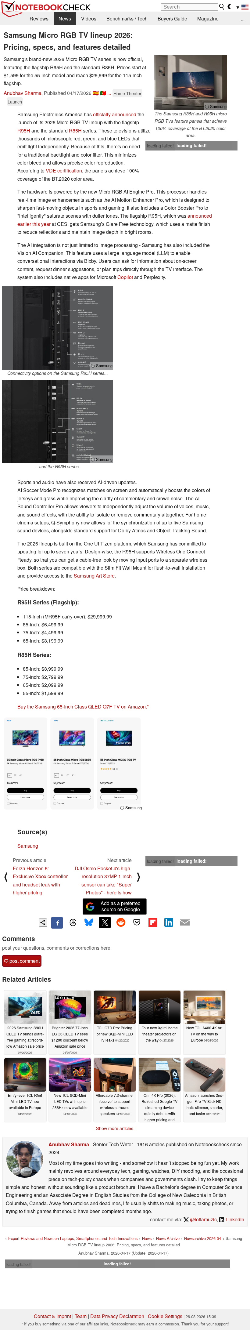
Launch (15, 101)
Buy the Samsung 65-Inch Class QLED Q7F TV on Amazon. (82, 706)
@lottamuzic (203, 1219)
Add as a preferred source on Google (121, 906)
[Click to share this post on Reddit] (121, 922)
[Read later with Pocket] (137, 922)
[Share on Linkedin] (168, 922)
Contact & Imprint (52, 1316)
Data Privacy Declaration (117, 1316)
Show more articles (114, 1128)
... (243, 18)
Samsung (27, 845)
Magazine (208, 18)
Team (81, 1316)
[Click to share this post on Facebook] (57, 923)
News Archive (168, 1238)
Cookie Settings (165, 1316)
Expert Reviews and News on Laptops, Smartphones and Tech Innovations (73, 1238)
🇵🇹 (103, 92)
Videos (88, 18)
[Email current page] (185, 923)
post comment (24, 960)
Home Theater (127, 93)
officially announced (114, 114)
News (65, 18)
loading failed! (160, 146)
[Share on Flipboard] (153, 922)
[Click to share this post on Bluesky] (89, 923)
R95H (23, 130)
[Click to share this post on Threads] (73, 923)
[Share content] (43, 923)
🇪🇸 (96, 92)
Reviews (39, 18)
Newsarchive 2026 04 (202, 1238)
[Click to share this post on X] (105, 922)
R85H (75, 130)
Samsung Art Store (94, 575)
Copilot (125, 277)
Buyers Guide (172, 18)
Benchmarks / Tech (127, 18)
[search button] (222, 7)
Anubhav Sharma (22, 92)
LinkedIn (234, 1219)
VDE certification (64, 170)
